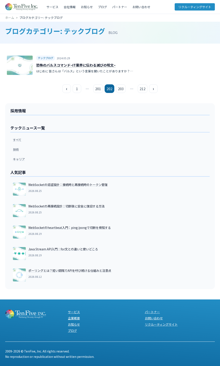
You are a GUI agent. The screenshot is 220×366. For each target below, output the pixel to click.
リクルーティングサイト (194, 7)
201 (98, 88)
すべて (17, 140)
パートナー (119, 7)
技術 (16, 149)
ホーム (9, 17)
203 (121, 88)
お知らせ (87, 7)
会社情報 (70, 7)
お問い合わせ (141, 7)
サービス (52, 7)
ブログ (102, 7)
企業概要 (74, 318)
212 (142, 88)
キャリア (19, 159)
